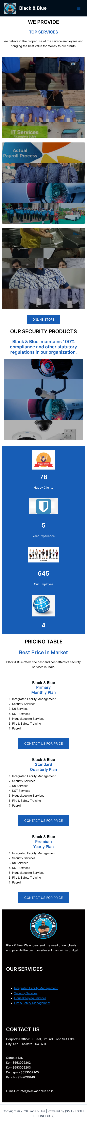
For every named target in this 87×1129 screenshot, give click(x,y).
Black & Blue (33, 8)
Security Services (25, 993)
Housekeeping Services (30, 998)
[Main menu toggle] (78, 8)
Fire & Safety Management (32, 1003)
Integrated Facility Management (36, 988)
